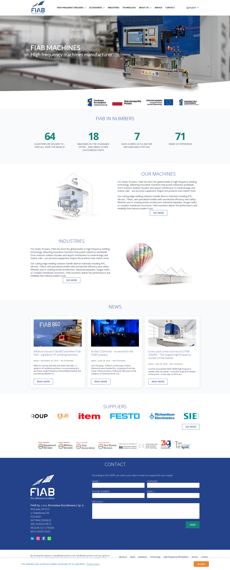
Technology (129, 7)
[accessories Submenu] (104, 8)
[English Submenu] (197, 8)
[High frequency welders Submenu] (85, 8)
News (132, 557)
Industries (113, 7)
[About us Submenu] (151, 8)
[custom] (49, 538)
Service (158, 7)
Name (96, 481)
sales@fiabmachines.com (64, 555)
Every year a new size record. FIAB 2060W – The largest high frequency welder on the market (169, 355)
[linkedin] (32, 538)
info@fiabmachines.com (87, 555)
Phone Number (101, 491)
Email (151, 491)
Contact (170, 7)
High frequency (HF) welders (176, 557)
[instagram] (38, 538)
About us (144, 7)
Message (98, 501)
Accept (201, 563)
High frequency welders (70, 7)
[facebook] (44, 538)
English (192, 8)
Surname (152, 481)
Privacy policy (93, 563)
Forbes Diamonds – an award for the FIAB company (112, 353)
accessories (95, 7)
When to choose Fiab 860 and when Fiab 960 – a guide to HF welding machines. (57, 353)
